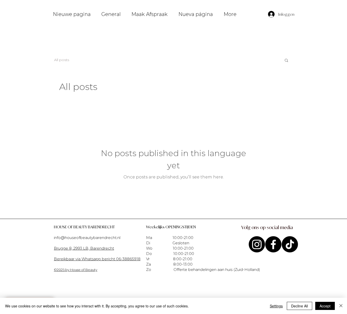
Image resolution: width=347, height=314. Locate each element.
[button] (286, 60)
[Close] (341, 306)
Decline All (299, 305)
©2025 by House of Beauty (75, 270)
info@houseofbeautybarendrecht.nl (87, 237)
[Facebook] (273, 244)
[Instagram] (257, 244)
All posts (61, 60)
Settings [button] (276, 305)
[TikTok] (290, 244)
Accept (325, 305)
